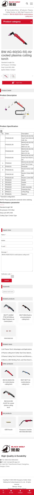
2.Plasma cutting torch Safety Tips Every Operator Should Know (17, 353)
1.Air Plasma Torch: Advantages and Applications (16, 349)
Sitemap (14, 486)
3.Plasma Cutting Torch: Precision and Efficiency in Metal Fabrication (17, 356)
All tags (20, 486)
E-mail (11, 492)
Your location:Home (13, 10)
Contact (20, 492)
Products (23, 10)
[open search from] (27, 3)
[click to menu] (31, 3)
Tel (3, 492)
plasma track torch (8, 291)
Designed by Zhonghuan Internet (17, 488)
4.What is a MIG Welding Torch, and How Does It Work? (17, 360)
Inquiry (29, 492)
